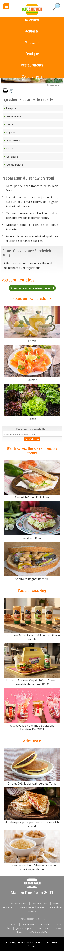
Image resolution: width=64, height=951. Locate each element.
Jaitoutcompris (24, 928)
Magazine (32, 42)
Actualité (32, 31)
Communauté (32, 76)
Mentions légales (17, 903)
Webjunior (42, 928)
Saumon (32, 380)
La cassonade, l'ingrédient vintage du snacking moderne (32, 867)
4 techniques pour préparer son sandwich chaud (32, 824)
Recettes (32, 19)
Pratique (32, 53)
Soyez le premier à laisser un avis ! (32, 288)
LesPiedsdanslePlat (38, 932)
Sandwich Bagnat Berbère (32, 579)
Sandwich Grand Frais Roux (32, 497)
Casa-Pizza (10, 924)
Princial (45, 924)
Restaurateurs (32, 65)
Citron (32, 341)
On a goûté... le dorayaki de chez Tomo (32, 783)
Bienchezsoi (29, 924)
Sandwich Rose (32, 538)
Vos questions (39, 903)
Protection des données (31, 907)
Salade (32, 419)
